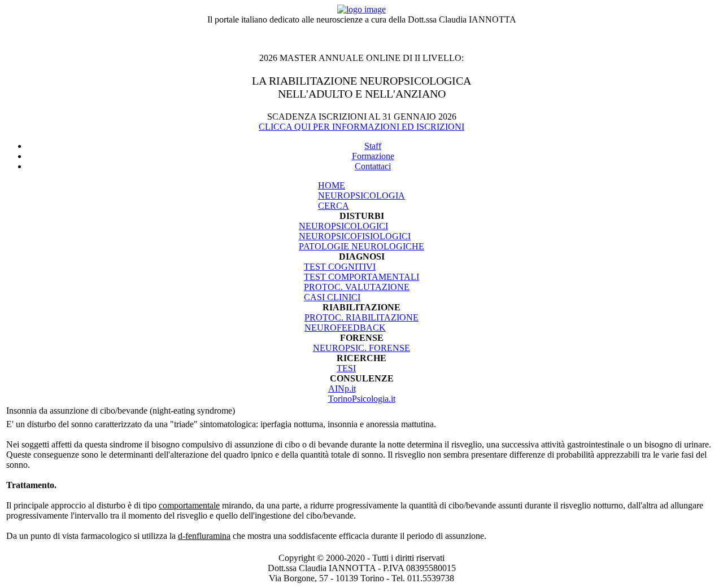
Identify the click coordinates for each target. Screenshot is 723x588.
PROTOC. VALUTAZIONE (357, 287)
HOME (331, 185)
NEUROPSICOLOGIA (361, 195)
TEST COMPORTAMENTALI (361, 277)
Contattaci (373, 166)
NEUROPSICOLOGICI (343, 226)
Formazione (373, 156)
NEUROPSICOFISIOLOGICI (355, 236)
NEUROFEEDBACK (345, 327)
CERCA (333, 205)
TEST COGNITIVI (340, 266)
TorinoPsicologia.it (361, 398)
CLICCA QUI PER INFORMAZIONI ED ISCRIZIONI (361, 126)
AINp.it (342, 388)
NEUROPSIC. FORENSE (361, 348)
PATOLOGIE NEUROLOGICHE (361, 246)
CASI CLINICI (332, 297)
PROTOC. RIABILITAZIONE (361, 317)
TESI (346, 368)
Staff (372, 146)
